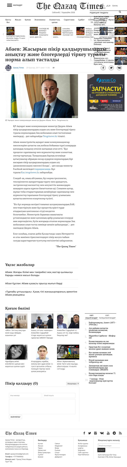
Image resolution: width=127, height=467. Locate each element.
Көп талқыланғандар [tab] (107, 316)
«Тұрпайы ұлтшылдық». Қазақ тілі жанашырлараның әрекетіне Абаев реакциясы (41, 293)
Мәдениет (59, 446)
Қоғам (28, 19)
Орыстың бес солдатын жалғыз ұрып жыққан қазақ (101, 348)
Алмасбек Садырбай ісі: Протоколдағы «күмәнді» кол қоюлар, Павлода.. (104, 41)
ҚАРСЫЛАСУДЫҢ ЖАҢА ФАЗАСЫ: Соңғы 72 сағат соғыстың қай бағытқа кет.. (101, 21)
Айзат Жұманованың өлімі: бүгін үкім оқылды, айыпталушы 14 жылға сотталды (67, 365)
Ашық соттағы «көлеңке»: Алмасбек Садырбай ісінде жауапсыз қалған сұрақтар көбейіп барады (42, 334)
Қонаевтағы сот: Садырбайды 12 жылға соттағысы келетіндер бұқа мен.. (104, 61)
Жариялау (15, 417)
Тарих (40, 448)
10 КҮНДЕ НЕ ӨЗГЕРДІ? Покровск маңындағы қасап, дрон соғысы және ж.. (104, 31)
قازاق (108, 5)
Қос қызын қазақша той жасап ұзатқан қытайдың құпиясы (100, 355)
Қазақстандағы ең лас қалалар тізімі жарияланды (101, 342)
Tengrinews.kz (50, 136)
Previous (3, 34)
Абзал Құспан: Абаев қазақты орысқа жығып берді (33, 283)
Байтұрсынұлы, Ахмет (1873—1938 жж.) (102, 324)
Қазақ (101, 5)
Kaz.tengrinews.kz (30, 172)
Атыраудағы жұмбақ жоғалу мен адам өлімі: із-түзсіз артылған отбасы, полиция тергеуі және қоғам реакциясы (42, 366)
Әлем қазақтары (44, 452)
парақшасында (42, 169)
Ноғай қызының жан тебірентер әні (98, 361)
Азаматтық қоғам (54, 20)
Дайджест (58, 457)
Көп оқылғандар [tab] (91, 316)
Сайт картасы (83, 452)
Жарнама (81, 450)
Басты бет (8, 20)
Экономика (39, 19)
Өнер (57, 448)
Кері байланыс (83, 455)
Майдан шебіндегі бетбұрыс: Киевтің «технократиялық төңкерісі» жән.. (102, 51)
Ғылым (57, 450)
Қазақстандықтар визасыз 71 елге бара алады (102, 374)
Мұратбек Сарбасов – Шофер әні (102, 337)
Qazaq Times (18, 67)
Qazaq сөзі (42, 450)
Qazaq (115, 5)
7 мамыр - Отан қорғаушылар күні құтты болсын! (101, 381)
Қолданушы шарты (82, 447)
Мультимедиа (60, 455)
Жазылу (101, 450)
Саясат (57, 444)
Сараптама (69, 19)
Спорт (57, 452)
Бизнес (40, 457)
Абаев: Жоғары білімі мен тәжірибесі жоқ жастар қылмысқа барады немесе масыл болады (39, 274)
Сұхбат (81, 19)
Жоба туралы (83, 444)
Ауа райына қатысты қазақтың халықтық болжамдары (98, 330)
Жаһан (18, 19)
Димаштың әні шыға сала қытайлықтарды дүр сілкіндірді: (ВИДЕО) (101, 368)
